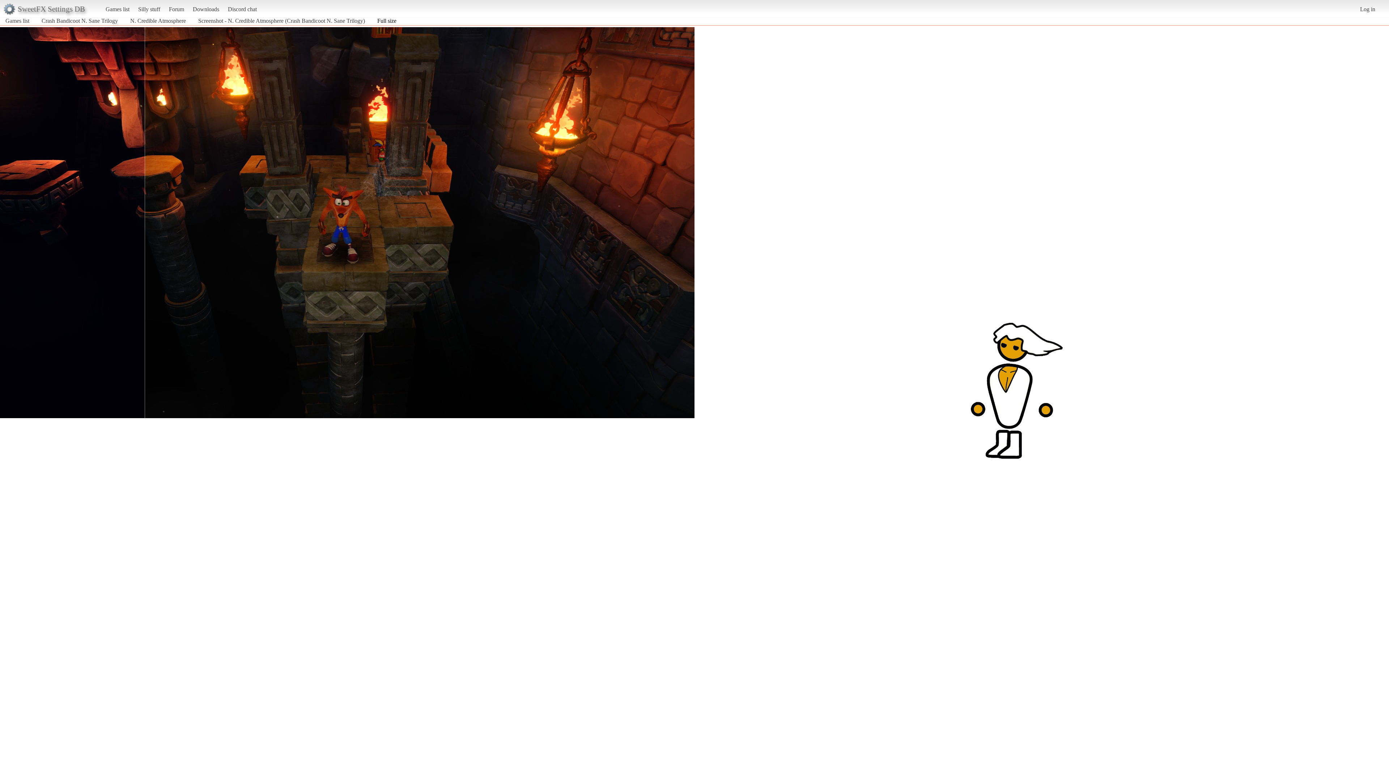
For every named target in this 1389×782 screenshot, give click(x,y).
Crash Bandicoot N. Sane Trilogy (80, 21)
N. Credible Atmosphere (158, 21)
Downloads (206, 9)
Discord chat (242, 9)
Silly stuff (149, 9)
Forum (176, 9)
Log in (1367, 9)
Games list (117, 9)
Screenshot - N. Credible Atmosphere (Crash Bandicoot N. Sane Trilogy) (281, 21)
